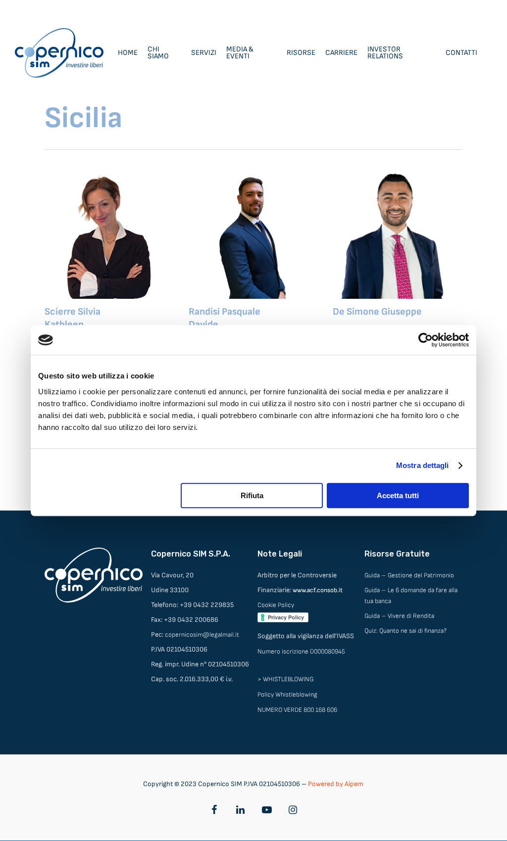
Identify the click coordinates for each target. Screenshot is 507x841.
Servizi (203, 52)
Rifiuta (252, 495)
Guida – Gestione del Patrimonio (409, 575)
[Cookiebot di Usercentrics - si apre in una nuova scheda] (425, 339)
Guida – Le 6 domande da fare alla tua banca (410, 595)
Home (128, 52)
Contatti (461, 52)
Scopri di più (135, 224)
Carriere (341, 52)
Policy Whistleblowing (287, 695)
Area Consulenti (468, 10)
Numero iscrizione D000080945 (301, 651)
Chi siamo (158, 53)
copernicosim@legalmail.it (202, 635)
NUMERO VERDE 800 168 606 (297, 710)
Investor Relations (385, 53)
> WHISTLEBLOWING (285, 679)
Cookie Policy (275, 605)
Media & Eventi (240, 53)
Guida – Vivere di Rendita (399, 616)
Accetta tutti (398, 495)
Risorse (301, 52)
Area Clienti (417, 10)
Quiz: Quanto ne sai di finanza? (405, 631)
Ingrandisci (82, 224)
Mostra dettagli (422, 465)
